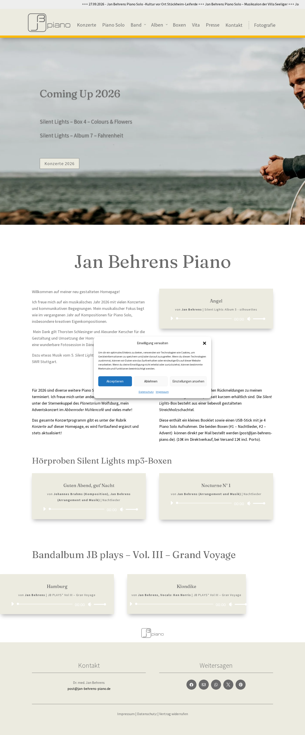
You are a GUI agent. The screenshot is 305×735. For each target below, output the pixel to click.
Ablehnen (150, 381)
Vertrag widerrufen (173, 714)
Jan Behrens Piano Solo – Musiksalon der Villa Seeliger (231, 4)
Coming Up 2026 (80, 93)
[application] (216, 318)
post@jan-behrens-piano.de (89, 688)
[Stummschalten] (249, 319)
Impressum (162, 392)
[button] (204, 343)
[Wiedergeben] (171, 318)
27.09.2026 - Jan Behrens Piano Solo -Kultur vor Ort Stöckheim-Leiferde (127, 4)
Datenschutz (146, 392)
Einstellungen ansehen (188, 381)
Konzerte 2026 (59, 163)
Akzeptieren (115, 381)
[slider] (258, 319)
